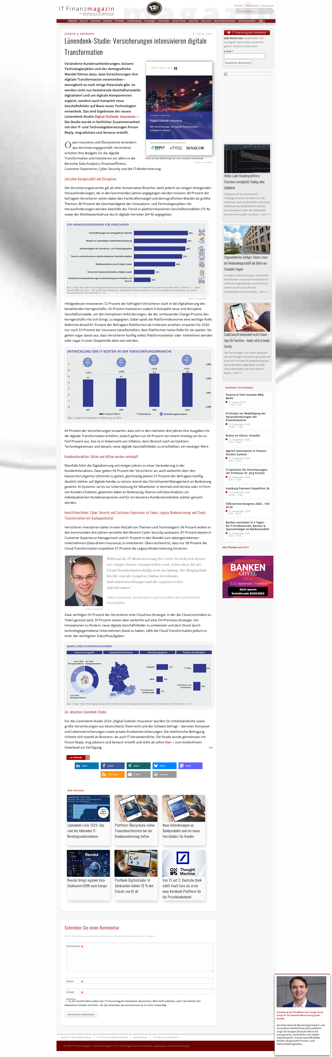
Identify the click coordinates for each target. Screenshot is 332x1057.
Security (193, 20)
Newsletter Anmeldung (75, 1037)
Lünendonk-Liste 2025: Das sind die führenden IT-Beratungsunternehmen (86, 831)
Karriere (206, 20)
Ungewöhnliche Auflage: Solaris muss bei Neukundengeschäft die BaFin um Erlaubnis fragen (246, 263)
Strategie (149, 20)
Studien (107, 20)
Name (75, 982)
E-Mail (228, 51)
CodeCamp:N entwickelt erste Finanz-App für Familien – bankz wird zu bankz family (247, 340)
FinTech (119, 20)
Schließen (328, 976)
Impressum (267, 5)
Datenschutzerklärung (112, 1037)
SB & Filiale (179, 20)
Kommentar (75, 947)
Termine (95, 20)
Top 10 (83, 20)
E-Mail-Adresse (75, 995)
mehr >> (265, 214)
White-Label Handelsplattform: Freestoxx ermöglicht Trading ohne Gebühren (244, 181)
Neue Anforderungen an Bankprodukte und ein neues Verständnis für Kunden (181, 831)
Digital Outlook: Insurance (115, 116)
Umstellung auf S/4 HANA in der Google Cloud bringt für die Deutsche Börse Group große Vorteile (300, 1015)
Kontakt (238, 5)
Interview (163, 20)
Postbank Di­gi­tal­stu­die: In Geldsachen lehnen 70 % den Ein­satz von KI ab (134, 886)
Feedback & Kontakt (166, 1037)
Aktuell (72, 20)
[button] (261, 21)
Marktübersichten (224, 20)
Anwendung (134, 20)
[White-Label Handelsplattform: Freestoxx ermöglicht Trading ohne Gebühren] (247, 158)
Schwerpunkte (246, 20)
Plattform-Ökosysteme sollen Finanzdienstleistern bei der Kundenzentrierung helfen (135, 831)
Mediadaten (252, 5)
